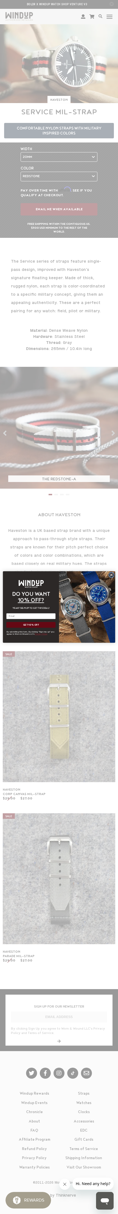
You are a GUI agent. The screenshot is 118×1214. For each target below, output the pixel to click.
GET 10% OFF (31, 624)
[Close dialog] (111, 574)
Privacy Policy (41, 634)
